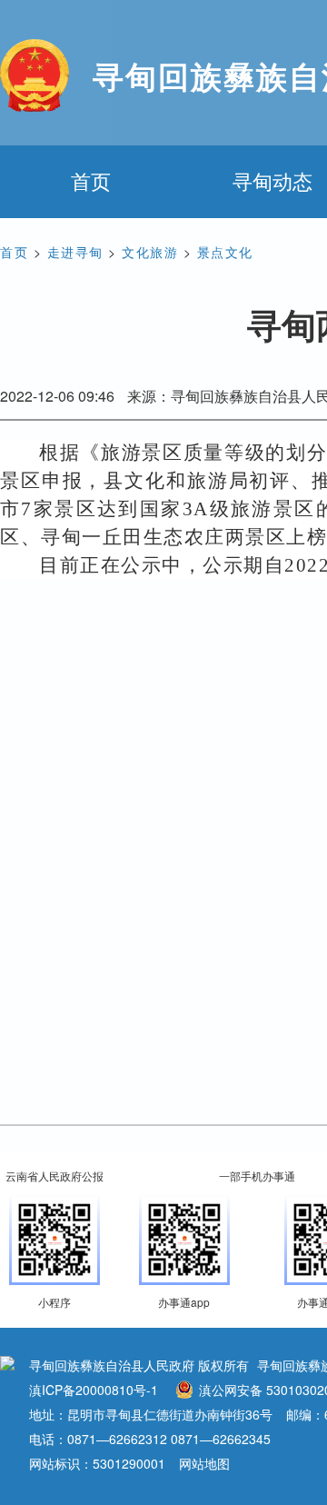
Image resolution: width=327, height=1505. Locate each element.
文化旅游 (150, 252)
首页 (91, 180)
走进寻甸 (75, 252)
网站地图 (204, 1463)
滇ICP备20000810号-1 (93, 1389)
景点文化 (225, 252)
